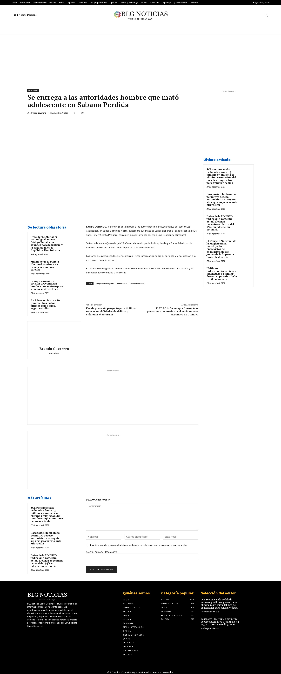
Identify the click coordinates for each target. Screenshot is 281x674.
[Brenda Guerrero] (54, 334)
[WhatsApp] (187, 113)
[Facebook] (247, 15)
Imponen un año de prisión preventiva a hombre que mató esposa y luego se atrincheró (47, 285)
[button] (266, 15)
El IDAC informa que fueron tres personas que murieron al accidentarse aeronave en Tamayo (172, 311)
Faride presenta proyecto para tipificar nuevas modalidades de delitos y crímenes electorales (111, 311)
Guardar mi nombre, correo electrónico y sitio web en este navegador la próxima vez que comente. (138, 544)
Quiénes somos (136, 593)
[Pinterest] (180, 113)
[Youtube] (253, 15)
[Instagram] (259, 15)
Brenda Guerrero (38, 112)
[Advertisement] (140, 58)
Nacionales (33, 90)
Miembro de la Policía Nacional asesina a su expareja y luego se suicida (45, 265)
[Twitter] (241, 15)
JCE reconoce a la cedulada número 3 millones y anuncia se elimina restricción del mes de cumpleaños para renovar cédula (47, 514)
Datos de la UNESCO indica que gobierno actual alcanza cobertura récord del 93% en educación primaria (47, 561)
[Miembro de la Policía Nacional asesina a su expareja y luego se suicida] (72, 266)
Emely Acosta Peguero (104, 283)
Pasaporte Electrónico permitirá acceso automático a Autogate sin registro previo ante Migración (46, 538)
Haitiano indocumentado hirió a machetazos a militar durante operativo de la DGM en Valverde (222, 274)
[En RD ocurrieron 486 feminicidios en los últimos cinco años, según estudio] (72, 305)
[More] (195, 113)
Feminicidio (122, 283)
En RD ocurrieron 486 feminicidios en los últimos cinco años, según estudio (45, 304)
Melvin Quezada (136, 283)
